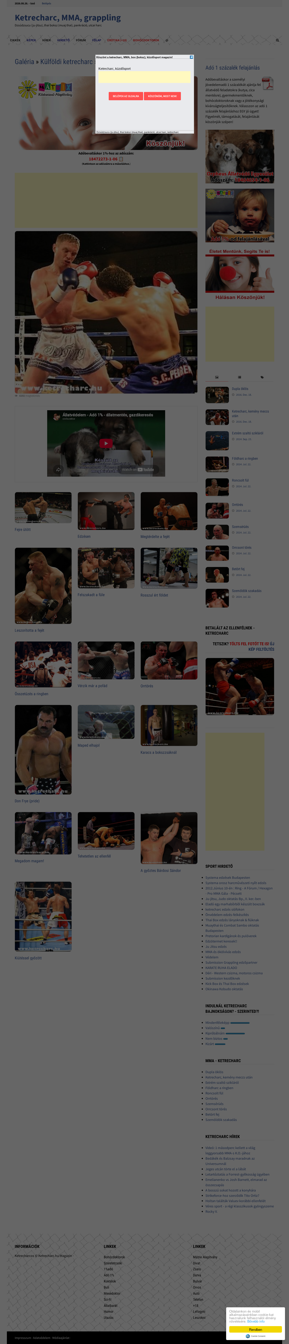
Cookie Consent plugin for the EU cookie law (255, 1336)
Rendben (255, 1329)
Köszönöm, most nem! (162, 96)
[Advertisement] (144, 77)
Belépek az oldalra (126, 96)
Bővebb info (256, 1321)
